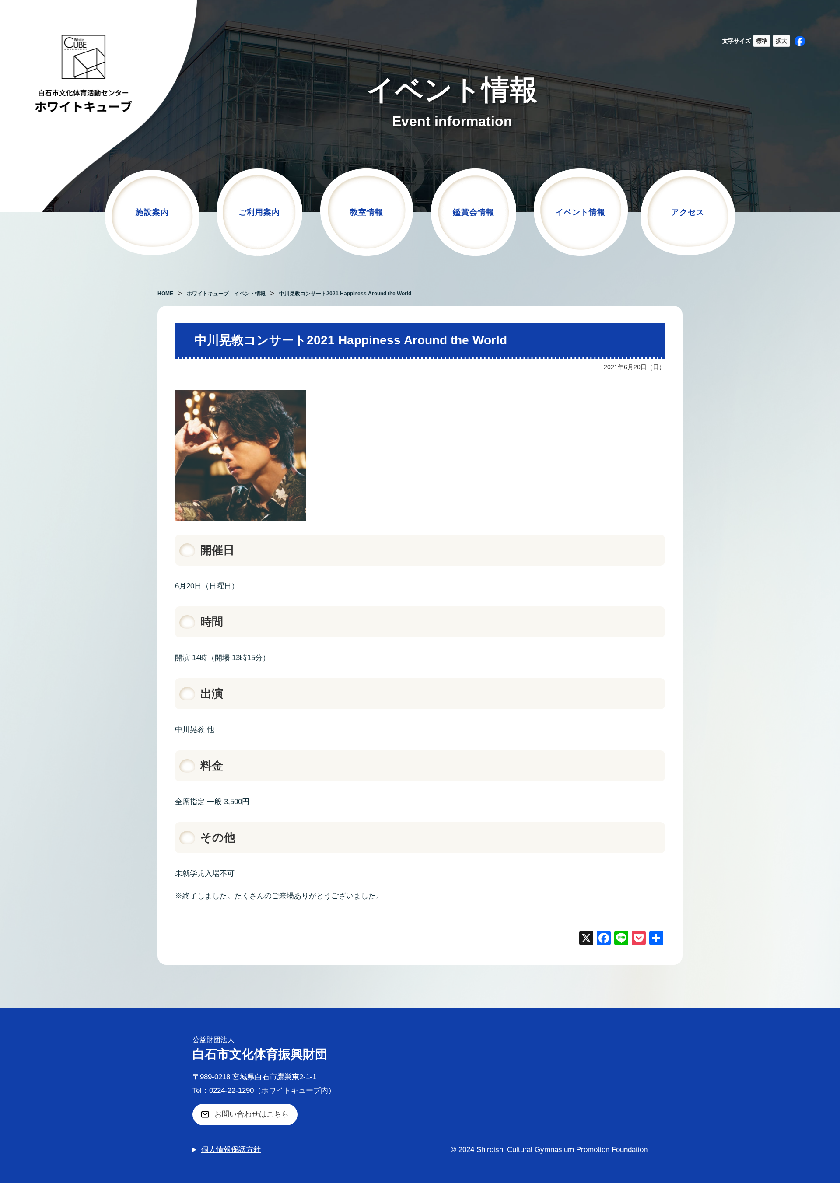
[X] (586, 939)
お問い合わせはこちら (251, 1114)
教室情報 (366, 212)
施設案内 (152, 212)
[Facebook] (603, 939)
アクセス (687, 212)
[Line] (621, 939)
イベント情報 (581, 212)
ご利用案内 (259, 212)
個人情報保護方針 (231, 1149)
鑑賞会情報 (473, 212)
